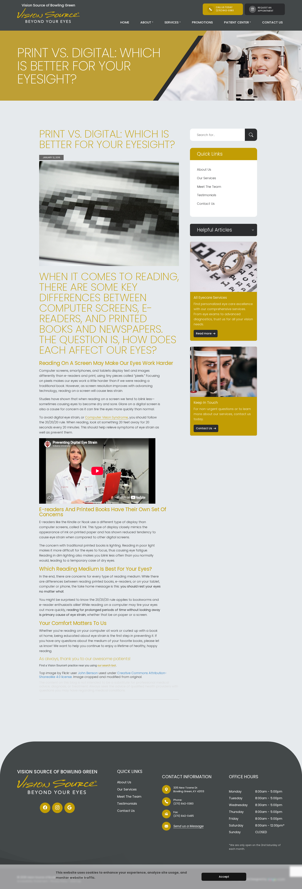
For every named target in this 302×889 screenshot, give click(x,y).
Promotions (202, 22)
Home (124, 22)
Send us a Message (188, 826)
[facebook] (45, 808)
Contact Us (272, 22)
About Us (204, 169)
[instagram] (57, 808)
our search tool (107, 665)
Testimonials (206, 195)
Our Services (206, 178)
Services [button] (171, 22)
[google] (69, 808)
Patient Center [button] (236, 22)
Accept (224, 877)
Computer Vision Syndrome (106, 417)
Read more (203, 333)
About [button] (145, 22)
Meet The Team (209, 186)
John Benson (88, 673)
